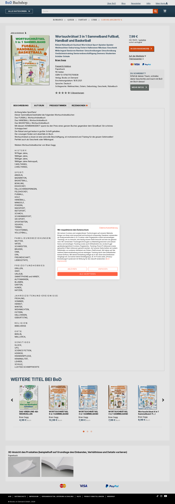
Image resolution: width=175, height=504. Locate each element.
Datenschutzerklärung (108, 228)
